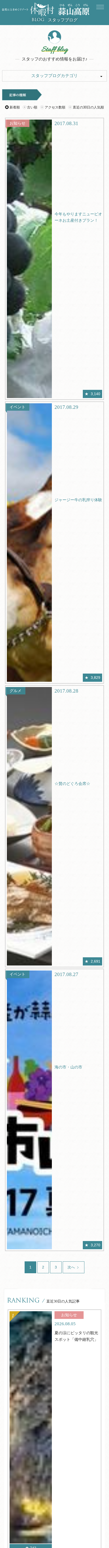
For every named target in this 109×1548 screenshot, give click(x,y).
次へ (71, 1267)
